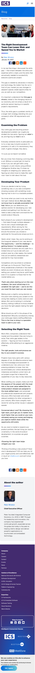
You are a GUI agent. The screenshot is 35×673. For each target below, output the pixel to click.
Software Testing (6, 603)
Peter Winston (9, 57)
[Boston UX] (17, 644)
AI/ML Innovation (6, 581)
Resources (4, 18)
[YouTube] (23, 622)
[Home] (5, 3)
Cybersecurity (5, 590)
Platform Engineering (7, 587)
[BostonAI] (24, 637)
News (3, 565)
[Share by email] (17, 62)
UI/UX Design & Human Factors (11, 584)
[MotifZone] (17, 651)
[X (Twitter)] (11, 622)
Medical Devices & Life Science (11, 575)
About (3, 554)
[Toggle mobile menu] (32, 3)
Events (3, 562)
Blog (10, 18)
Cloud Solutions (6, 606)
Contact (3, 559)
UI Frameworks (6, 597)
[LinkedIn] (15, 622)
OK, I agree (9, 668)
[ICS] (9, 636)
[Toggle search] (27, 3)
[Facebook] (19, 622)
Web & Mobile (5, 609)
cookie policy (14, 664)
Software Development (8, 578)
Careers (3, 556)
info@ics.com (14, 456)
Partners (4, 568)
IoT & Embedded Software (9, 600)
